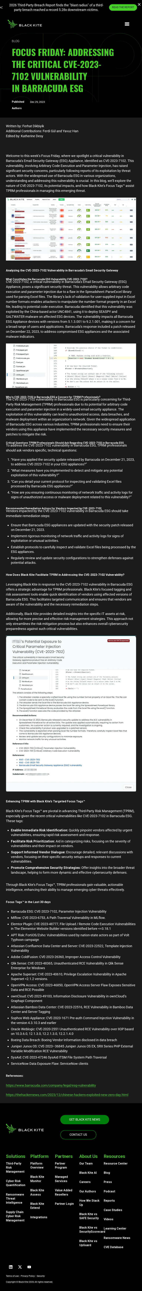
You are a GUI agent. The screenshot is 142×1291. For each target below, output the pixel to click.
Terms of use (12, 1276)
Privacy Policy (28, 1276)
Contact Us (78, 1134)
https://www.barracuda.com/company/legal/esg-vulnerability (51, 1085)
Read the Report (123, 7)
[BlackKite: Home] (24, 24)
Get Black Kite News (84, 1119)
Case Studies (113, 1210)
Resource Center (116, 1163)
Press (108, 1182)
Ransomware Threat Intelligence (15, 1199)
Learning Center (115, 1228)
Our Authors (87, 1191)
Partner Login (64, 1203)
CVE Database (113, 1247)
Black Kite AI (88, 1172)
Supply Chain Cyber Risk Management (15, 1216)
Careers (85, 1182)
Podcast (109, 1191)
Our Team (86, 1163)
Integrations (38, 1217)
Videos (108, 1219)
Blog (107, 1172)
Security (41, 1276)
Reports (109, 1200)
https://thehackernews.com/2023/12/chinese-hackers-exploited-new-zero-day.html (67, 1095)
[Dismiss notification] (139, 5)
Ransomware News (117, 1238)
